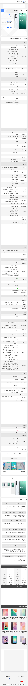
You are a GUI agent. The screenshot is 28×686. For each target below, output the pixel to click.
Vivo (4, 576)
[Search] (4, 2)
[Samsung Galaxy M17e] (5, 640)
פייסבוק (6, 678)
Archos (4, 580)
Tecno (4, 572)
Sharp (4, 582)
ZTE (24, 576)
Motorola (11, 571)
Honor (10, 576)
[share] (2, 10)
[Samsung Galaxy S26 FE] (22, 613)
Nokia (17, 572)
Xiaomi (4, 569)
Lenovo (23, 572)
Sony (24, 578)
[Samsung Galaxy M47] (5, 626)
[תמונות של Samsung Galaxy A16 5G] (20, 21)
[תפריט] (2, 2)
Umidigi (10, 584)
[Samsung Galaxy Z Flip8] (22, 626)
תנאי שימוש (7, 676)
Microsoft (4, 578)
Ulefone (17, 580)
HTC (4, 574)
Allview (10, 582)
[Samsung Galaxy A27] (14, 640)
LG (17, 571)
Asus (24, 574)
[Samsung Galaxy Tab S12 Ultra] (5, 613)
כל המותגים (19, 586)
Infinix (17, 576)
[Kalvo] (25, 2)
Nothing (17, 584)
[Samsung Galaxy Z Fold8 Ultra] (14, 626)
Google (10, 572)
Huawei (10, 569)
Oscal (17, 582)
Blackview (24, 582)
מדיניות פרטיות (21, 676)
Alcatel (24, 584)
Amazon (4, 584)
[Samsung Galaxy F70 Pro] (14, 613)
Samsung (24, 569)
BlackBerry (24, 580)
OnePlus (4, 571)
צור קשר (20, 678)
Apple (17, 569)
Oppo (24, 571)
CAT (17, 578)
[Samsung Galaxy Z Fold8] (22, 640)
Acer (11, 578)
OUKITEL (10, 580)
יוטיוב (20, 681)
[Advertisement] (14, 6)
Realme (17, 574)
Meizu (10, 574)
